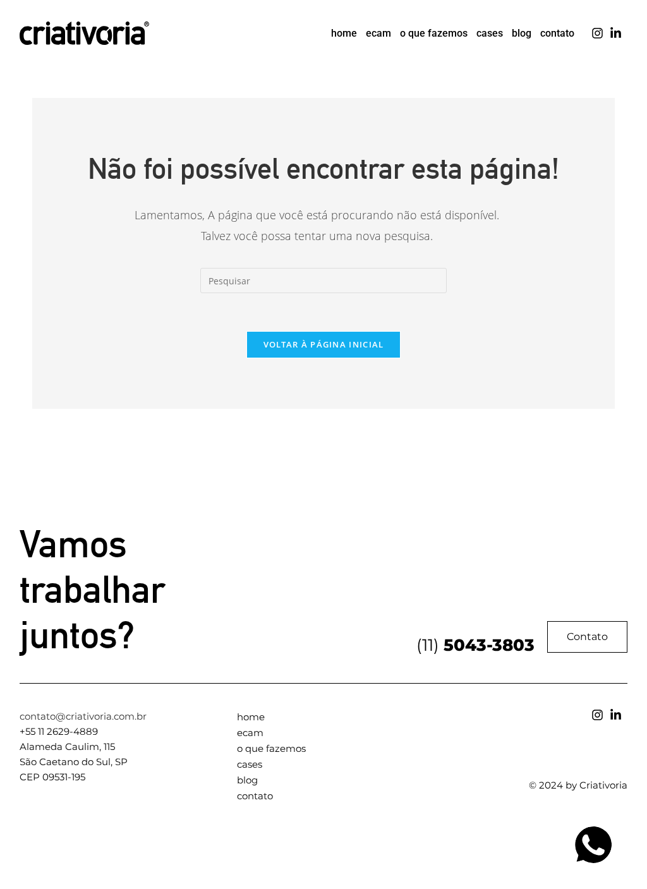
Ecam (378, 33)
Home (344, 33)
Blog (521, 33)
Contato (557, 33)
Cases (489, 33)
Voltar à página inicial (323, 344)
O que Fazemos (434, 33)
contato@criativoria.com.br (83, 716)
